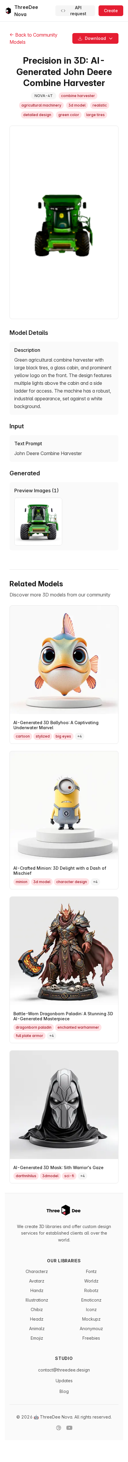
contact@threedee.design (64, 1369)
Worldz (91, 1280)
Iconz (91, 1309)
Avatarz (36, 1280)
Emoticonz (91, 1299)
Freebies (91, 1338)
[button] (95, 38)
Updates (64, 1380)
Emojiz (37, 1338)
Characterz (37, 1271)
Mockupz (91, 1319)
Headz (36, 1319)
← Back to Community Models (33, 38)
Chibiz (37, 1309)
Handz (36, 1290)
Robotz (91, 1290)
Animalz (37, 1328)
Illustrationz (37, 1299)
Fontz (91, 1271)
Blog (64, 1391)
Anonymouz (91, 1328)
